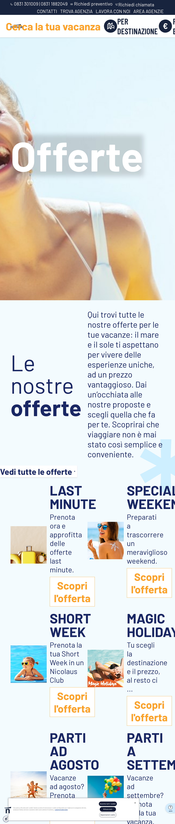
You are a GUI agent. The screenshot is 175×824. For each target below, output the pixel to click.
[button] (8, 810)
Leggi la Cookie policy (61, 810)
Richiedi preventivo (93, 3)
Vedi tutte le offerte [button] (36, 471)
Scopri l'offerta (72, 591)
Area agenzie (148, 11)
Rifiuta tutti (107, 809)
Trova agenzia (76, 11)
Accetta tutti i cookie (108, 804)
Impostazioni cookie (107, 815)
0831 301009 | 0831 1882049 (41, 3)
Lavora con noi (113, 11)
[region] (73, 809)
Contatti (47, 11)
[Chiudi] (135, 803)
